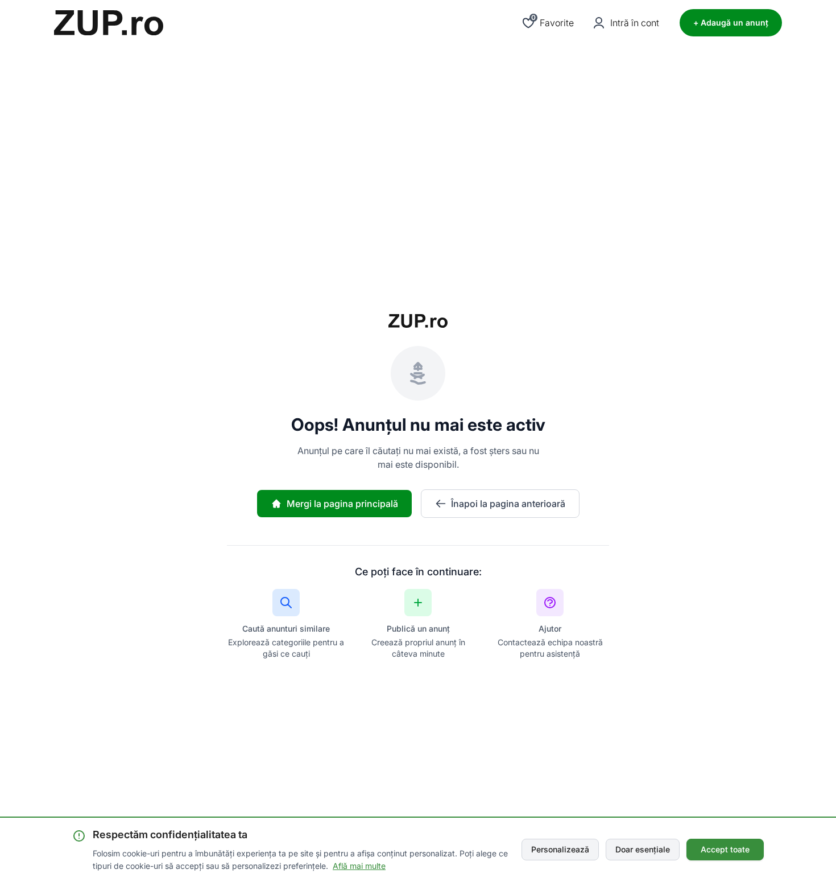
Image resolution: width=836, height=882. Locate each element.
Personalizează (560, 849)
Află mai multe (359, 866)
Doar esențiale (642, 849)
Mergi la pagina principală (342, 503)
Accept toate (725, 849)
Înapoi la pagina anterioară (508, 503)
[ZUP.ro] (108, 22)
